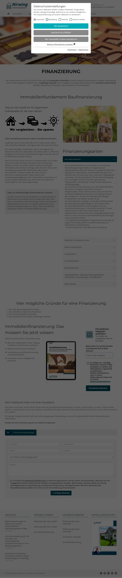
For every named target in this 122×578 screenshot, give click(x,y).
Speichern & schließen (61, 32)
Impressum (71, 49)
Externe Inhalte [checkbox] (79, 19)
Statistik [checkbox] (65, 19)
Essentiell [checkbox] (40, 19)
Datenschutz (83, 49)
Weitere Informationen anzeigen (60, 44)
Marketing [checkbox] (53, 19)
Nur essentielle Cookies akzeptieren (61, 39)
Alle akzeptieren (61, 26)
